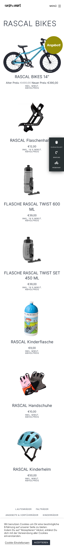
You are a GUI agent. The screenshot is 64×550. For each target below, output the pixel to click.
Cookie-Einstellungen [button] (17, 542)
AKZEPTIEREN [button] (41, 542)
